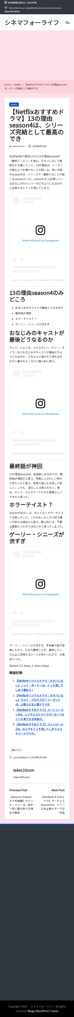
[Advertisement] (37, 55)
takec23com (23, 770)
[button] (21, 777)
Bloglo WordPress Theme (43, 1011)
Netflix (14, 104)
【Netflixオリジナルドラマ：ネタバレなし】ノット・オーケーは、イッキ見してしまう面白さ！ (39, 685)
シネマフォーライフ (32, 22)
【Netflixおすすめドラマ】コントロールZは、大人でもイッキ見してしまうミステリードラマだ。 (39, 728)
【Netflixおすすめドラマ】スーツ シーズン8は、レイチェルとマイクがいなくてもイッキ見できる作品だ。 (40, 714)
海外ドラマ (16, 750)
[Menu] (67, 22)
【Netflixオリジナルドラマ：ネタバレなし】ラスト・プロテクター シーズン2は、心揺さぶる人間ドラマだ (39, 699)
